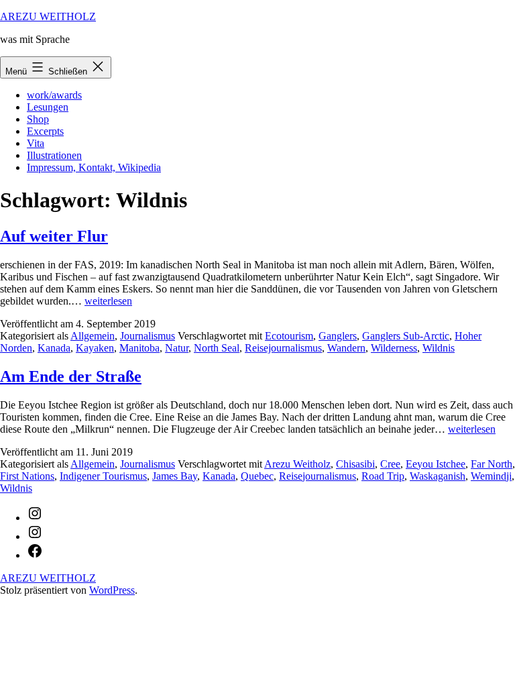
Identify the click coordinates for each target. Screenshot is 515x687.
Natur (176, 348)
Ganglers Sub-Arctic (405, 335)
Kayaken (95, 348)
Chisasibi (355, 464)
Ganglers (338, 335)
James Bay (174, 476)
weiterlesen (108, 301)
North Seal (216, 348)
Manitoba (139, 348)
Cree (390, 464)
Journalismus (147, 335)
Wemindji (491, 476)
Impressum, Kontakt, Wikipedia (94, 167)
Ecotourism (289, 335)
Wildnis (438, 348)
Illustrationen (54, 155)
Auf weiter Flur (54, 236)
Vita (35, 143)
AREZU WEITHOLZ (48, 16)
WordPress (112, 590)
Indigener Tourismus (103, 476)
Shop (38, 119)
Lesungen (47, 107)
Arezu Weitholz (297, 464)
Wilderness (394, 348)
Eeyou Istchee (435, 464)
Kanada (54, 348)
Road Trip (382, 476)
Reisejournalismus (283, 348)
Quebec (257, 476)
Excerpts (45, 131)
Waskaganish (437, 476)
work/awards (54, 95)
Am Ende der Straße (70, 376)
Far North (491, 464)
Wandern (346, 348)
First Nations (27, 476)
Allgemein (92, 335)
